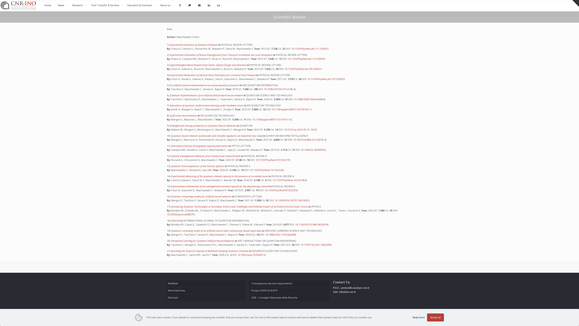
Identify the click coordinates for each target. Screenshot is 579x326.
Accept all (435, 317)
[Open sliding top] (575, 3)
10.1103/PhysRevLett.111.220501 (309, 48)
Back (169, 29)
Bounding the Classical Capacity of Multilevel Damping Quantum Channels (210, 251)
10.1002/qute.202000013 (251, 255)
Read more (419, 317)
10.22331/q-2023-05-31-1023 (300, 129)
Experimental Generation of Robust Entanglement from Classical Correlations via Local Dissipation (221, 55)
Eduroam (173, 297)
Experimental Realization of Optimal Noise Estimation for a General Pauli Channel (213, 75)
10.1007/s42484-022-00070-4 (309, 139)
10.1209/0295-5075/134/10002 (292, 200)
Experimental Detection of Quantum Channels (194, 44)
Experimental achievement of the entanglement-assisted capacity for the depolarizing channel (220, 186)
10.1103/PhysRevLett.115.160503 (306, 59)
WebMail (173, 283)
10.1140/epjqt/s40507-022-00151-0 (271, 119)
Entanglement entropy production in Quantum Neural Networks (203, 125)
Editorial (175, 220)
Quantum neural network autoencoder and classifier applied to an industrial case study (217, 135)
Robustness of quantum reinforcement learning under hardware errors (207, 105)
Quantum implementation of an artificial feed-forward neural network (207, 95)
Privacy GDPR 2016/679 (264, 290)
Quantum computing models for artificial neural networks (201, 196)
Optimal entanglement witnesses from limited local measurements (206, 156)
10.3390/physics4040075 (180, 214)
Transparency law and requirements (271, 283)
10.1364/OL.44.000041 (313, 150)
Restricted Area (176, 290)
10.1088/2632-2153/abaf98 (280, 234)
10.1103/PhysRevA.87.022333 (281, 190)
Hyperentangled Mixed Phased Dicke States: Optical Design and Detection (208, 65)
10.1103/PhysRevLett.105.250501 (303, 69)
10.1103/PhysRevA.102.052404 (289, 180)
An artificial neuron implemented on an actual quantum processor (205, 85)
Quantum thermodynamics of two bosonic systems (198, 166)
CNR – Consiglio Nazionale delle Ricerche (274, 297)
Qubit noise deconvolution (184, 115)
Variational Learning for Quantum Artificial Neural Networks (203, 241)
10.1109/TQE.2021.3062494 (316, 244)
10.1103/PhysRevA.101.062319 (272, 160)
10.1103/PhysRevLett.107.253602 (325, 79)
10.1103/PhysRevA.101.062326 (266, 170)
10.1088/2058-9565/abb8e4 (309, 99)
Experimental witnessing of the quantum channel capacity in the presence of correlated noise (220, 176)
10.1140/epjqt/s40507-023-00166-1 (291, 109)
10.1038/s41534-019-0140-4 (279, 89)
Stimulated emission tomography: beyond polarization (199, 146)
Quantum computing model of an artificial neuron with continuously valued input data (216, 230)
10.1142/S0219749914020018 (311, 224)
